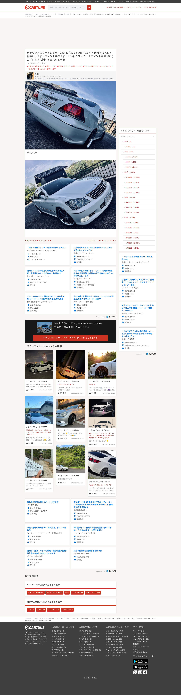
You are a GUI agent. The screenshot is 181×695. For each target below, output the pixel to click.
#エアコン (38, 430)
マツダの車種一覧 (58, 639)
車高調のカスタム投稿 (114, 639)
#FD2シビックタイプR (66, 384)
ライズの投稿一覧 (85, 639)
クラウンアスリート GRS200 (36, 427)
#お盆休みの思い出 (96, 485)
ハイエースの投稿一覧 (87, 644)
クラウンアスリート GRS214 (68, 381)
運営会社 (136, 649)
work (67, 592)
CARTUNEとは (138, 631)
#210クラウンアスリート (98, 433)
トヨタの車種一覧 (58, 631)
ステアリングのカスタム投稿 (116, 653)
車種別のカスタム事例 (115, 7)
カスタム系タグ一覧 (113, 655)
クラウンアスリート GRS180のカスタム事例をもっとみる (70, 338)
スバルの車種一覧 (58, 642)
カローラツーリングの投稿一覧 (90, 650)
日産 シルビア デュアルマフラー (38, 241)
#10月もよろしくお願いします (69, 66)
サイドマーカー (77, 592)
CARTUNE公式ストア (141, 636)
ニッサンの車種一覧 (59, 634)
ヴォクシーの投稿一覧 (87, 647)
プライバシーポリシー (141, 647)
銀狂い (37, 74)
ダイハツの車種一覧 (59, 647)
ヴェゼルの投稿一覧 (86, 653)
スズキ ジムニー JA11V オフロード (101, 241)
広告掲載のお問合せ (140, 652)
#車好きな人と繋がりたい (105, 435)
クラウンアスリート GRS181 (68, 430)
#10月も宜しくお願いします (44, 66)
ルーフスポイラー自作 (36, 592)
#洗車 (29, 66)
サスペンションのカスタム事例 (117, 636)
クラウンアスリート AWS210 (99, 430)
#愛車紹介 (93, 438)
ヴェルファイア (67, 609)
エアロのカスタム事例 (114, 647)
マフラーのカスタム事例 (114, 644)
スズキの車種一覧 (58, 644)
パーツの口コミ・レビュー (133, 7)
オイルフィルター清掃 (54, 592)
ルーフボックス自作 (93, 592)
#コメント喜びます (91, 66)
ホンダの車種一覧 (58, 636)
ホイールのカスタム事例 (114, 631)
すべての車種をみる (86, 655)
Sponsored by (101, 316)
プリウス (31, 609)
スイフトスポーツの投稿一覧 (89, 634)
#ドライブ (108, 485)
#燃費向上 (29, 430)
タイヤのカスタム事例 (114, 634)
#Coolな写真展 (103, 438)
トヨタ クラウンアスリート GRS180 (48, 76)
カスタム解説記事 (150, 7)
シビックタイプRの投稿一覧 (89, 636)
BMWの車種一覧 (58, 650)
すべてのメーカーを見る (60, 655)
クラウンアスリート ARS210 (36, 381)
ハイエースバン (53, 609)
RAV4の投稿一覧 (85, 631)
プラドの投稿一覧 (85, 642)
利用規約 (136, 644)
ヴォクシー (41, 609)
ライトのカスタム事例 (114, 642)
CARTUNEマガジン (140, 634)
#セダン (92, 384)
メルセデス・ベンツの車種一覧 (63, 653)
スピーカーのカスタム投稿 (115, 650)
